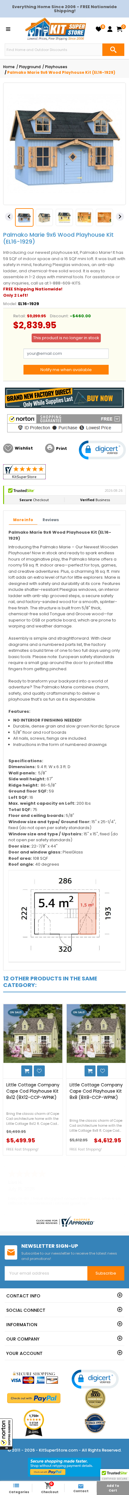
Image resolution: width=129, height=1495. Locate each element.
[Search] (113, 49)
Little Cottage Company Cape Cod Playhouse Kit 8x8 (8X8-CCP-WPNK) (96, 1091)
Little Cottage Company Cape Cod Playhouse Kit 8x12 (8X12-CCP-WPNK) (32, 1091)
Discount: (59, 316)
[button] (6, 1434)
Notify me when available (66, 370)
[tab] (23, 520)
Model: (10, 304)
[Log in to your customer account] (110, 29)
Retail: (19, 316)
